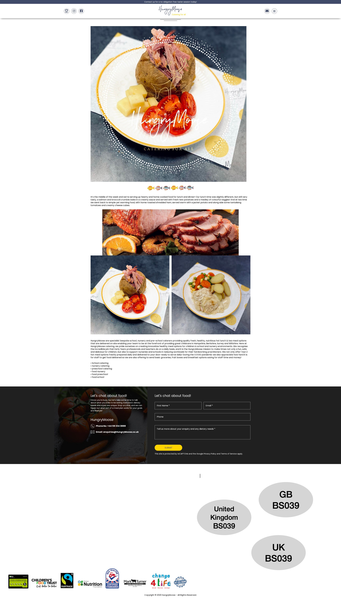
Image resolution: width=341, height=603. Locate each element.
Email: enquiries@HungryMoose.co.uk (117, 431)
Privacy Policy (170, 598)
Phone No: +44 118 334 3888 (111, 425)
